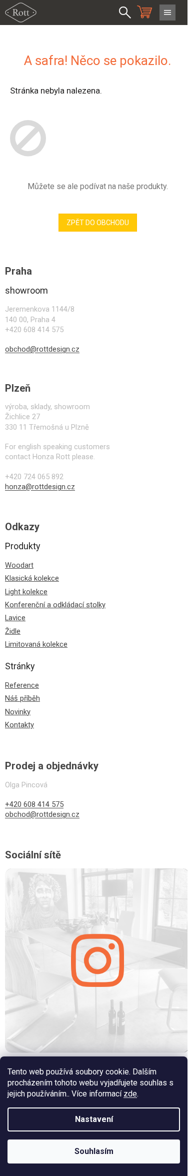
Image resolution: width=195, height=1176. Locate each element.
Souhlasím (94, 1151)
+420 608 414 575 (34, 804)
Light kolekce (26, 591)
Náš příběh (22, 698)
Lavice (15, 617)
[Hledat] (125, 13)
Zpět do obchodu (97, 223)
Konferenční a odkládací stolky (55, 604)
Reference (22, 685)
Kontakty (19, 724)
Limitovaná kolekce (36, 644)
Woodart (19, 565)
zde (130, 1093)
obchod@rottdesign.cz (42, 349)
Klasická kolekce (32, 578)
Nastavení (94, 1119)
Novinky (17, 711)
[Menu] (168, 13)
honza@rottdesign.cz (40, 486)
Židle (12, 631)
